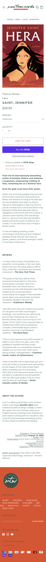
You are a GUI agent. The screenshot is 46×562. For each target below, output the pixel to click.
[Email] (12, 534)
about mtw (13, 505)
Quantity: (7, 127)
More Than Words (16, 541)
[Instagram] (8, 534)
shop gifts (27, 503)
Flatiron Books (11, 94)
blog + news (8, 508)
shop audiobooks (10, 503)
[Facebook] (3, 534)
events (26, 505)
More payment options (23, 156)
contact (37, 505)
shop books (31, 500)
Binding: (7, 115)
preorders (17, 500)
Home (10, 19)
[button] (37, 7)
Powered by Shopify (8, 545)
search (5, 500)
